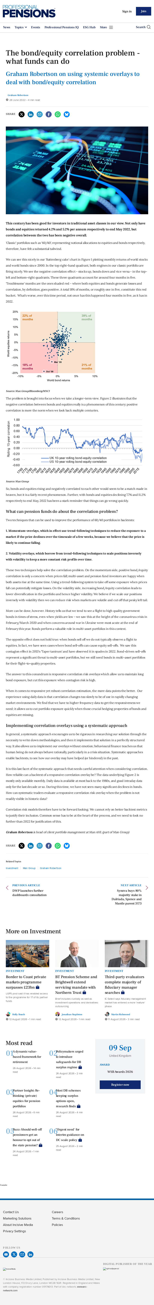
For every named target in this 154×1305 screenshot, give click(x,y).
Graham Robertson (50, 868)
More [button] (104, 27)
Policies (57, 1224)
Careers (57, 1212)
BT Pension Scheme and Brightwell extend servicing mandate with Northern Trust (76, 984)
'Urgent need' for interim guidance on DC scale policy (70, 1134)
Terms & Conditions (66, 1218)
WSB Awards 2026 (120, 1072)
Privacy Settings (14, 1231)
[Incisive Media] (9, 1269)
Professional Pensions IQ (62, 27)
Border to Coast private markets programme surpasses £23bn (26, 982)
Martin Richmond (120, 1014)
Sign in (127, 11)
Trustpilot (3, 1185)
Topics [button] (19, 27)
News (6, 27)
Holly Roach (18, 1014)
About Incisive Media (18, 1224)
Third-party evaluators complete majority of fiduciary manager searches (124, 984)
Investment (12, 868)
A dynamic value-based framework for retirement (27, 1057)
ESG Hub (89, 27)
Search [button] (141, 27)
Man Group (29, 868)
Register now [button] (120, 1085)
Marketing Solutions (17, 1218)
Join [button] (143, 11)
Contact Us (11, 1212)
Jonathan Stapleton (72, 1014)
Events (35, 27)
